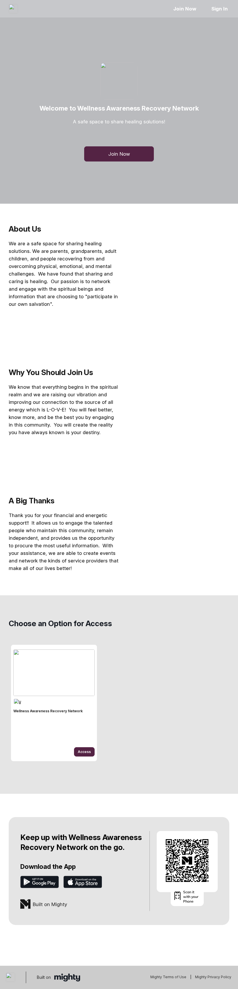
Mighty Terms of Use (168, 977)
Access (84, 752)
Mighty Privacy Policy (213, 977)
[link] (54, 703)
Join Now (184, 9)
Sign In (219, 9)
